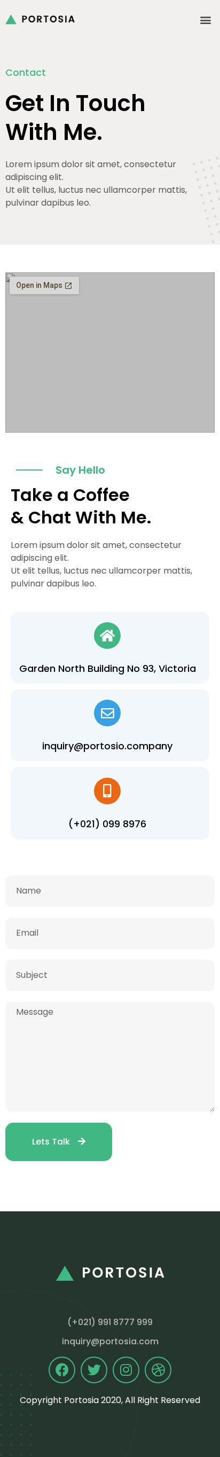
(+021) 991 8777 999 (110, 1322)
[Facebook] (62, 1370)
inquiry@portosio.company (107, 746)
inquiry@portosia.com (110, 1341)
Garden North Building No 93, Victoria (107, 668)
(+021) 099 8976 (107, 824)
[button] (206, 19)
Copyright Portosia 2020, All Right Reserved (110, 1400)
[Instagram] (126, 1370)
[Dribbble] (158, 1370)
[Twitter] (94, 1370)
